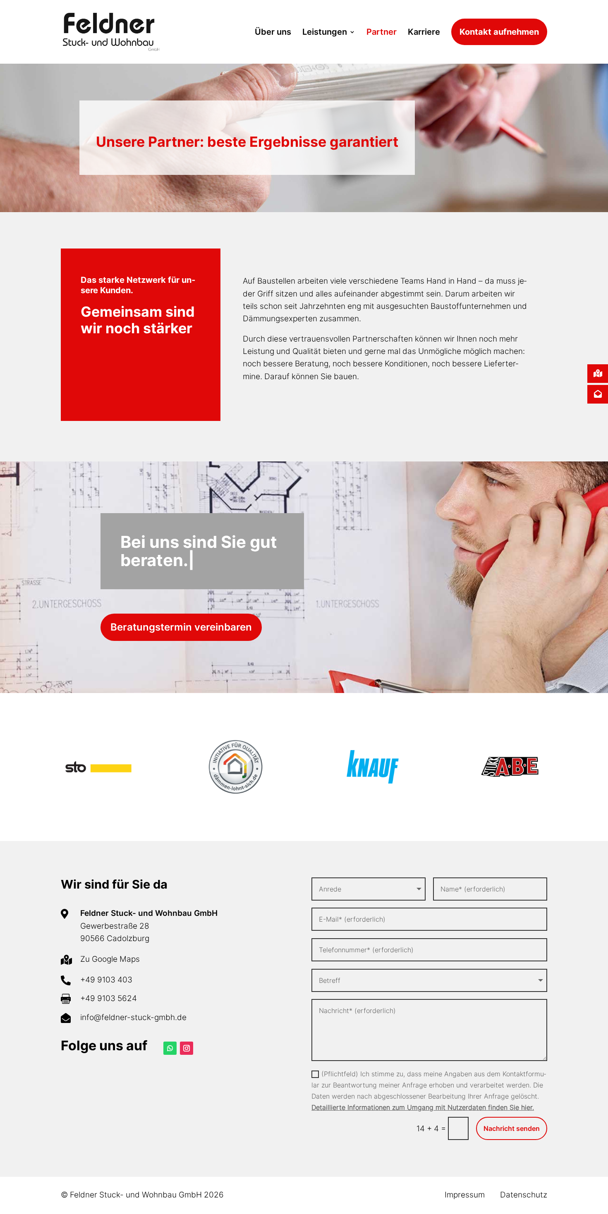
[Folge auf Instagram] (186, 1048)
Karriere (424, 32)
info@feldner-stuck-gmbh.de (133, 1017)
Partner (381, 32)
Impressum (465, 1195)
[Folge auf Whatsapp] (170, 1048)
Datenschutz (523, 1195)
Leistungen (324, 32)
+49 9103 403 (106, 980)
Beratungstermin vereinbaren (181, 627)
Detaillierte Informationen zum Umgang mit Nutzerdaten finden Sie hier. (422, 1107)
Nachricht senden (512, 1128)
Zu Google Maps (110, 959)
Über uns (273, 32)
